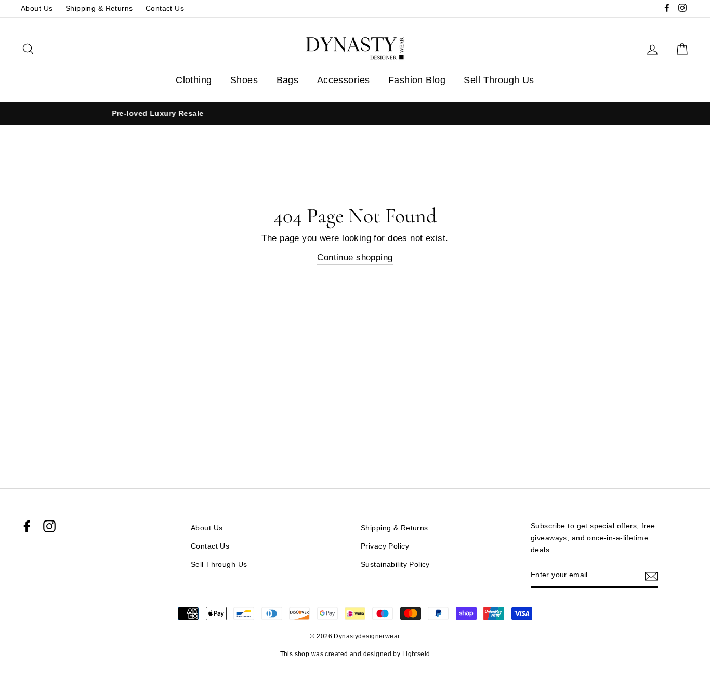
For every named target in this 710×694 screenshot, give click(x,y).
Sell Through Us (499, 80)
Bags (288, 80)
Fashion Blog (416, 80)
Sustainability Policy (395, 564)
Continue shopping (354, 257)
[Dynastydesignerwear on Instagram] (49, 526)
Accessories (343, 80)
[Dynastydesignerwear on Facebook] (27, 526)
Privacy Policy (385, 546)
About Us (36, 8)
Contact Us (165, 8)
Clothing (194, 80)
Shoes (244, 80)
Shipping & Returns (99, 8)
